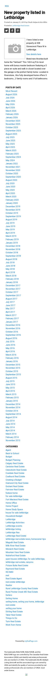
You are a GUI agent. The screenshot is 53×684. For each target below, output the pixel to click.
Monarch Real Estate (15, 549)
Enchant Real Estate (14, 486)
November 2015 (13, 368)
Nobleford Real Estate (16, 555)
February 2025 (12, 154)
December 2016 (13, 325)
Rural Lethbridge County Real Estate (22, 588)
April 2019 (10, 233)
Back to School (12, 453)
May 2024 (10, 160)
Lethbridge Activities (15, 522)
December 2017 (13, 285)
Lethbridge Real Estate (20, 26)
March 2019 (11, 236)
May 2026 (10, 104)
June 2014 (10, 424)
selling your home (14, 608)
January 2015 (12, 401)
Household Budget (14, 516)
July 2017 (10, 302)
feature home (12, 493)
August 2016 (11, 338)
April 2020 (10, 193)
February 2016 (12, 358)
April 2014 (10, 430)
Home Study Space (14, 509)
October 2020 (12, 173)
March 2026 (11, 111)
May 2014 (10, 427)
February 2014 (12, 437)
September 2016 (13, 335)
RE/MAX (9, 572)
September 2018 (13, 256)
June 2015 (10, 384)
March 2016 (11, 355)
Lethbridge (10, 519)
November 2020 (13, 170)
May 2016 (10, 348)
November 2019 (13, 210)
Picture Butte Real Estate (17, 565)
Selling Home (12, 598)
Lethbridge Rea (12, 532)
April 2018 (10, 272)
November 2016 (13, 328)
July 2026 (10, 97)
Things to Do (11, 618)
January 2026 (12, 117)
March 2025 (11, 150)
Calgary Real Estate (14, 463)
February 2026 (12, 114)
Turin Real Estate (13, 621)
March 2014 (11, 434)
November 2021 (13, 167)
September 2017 (13, 295)
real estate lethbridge (15, 582)
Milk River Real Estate (15, 545)
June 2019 (10, 226)
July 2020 (10, 183)
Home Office (11, 503)
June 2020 (10, 186)
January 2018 (12, 282)
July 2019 (10, 223)
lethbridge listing (13, 529)
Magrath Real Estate (15, 542)
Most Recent (11, 91)
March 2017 (11, 315)
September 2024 (13, 157)
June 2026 (10, 101)
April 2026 (10, 107)
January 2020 (12, 203)
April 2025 (10, 147)
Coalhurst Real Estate (15, 476)
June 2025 (10, 140)
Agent (8, 450)
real (7, 575)
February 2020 (12, 200)
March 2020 (11, 196)
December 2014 (13, 404)
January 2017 (12, 322)
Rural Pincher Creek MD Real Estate (22, 592)
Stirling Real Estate (14, 611)
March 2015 (11, 394)
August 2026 (11, 94)
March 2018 (11, 276)
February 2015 (12, 397)
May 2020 (10, 190)
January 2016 (12, 361)
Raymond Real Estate (15, 569)
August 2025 (11, 134)
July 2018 (10, 262)
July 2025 (10, 137)
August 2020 (11, 180)
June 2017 (10, 305)
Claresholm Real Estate (16, 470)
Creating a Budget (14, 480)
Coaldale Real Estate (15, 473)
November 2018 (13, 249)
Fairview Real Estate (15, 489)
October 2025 (12, 127)
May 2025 (10, 144)
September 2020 (13, 177)
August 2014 (11, 417)
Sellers (9, 595)
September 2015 (13, 374)
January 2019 (12, 243)
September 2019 (13, 216)
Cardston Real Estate (15, 466)
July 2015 (10, 381)
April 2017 (10, 312)
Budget (9, 456)
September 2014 (13, 414)
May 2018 (10, 269)
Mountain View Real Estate (18, 552)
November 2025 (13, 124)
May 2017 (10, 308)
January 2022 (12, 163)
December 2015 (13, 365)
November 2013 (13, 440)
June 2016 (10, 345)
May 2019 (10, 229)
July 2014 (10, 421)
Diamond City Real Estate (17, 483)
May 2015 (10, 388)
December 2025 (13, 121)
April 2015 (10, 391)
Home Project (12, 506)
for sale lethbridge (14, 496)
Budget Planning (13, 460)
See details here (33, 54)
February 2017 (12, 318)
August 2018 (11, 259)
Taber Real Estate (13, 615)
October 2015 (12, 371)
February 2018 (12, 279)
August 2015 (11, 378)
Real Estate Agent (14, 578)
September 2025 (13, 130)
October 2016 (12, 332)
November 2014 (13, 407)
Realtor (9, 585)
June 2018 (10, 266)
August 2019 (11, 219)
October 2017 (12, 292)
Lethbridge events (14, 526)
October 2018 (12, 252)
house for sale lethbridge (17, 512)
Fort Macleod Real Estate (17, 499)
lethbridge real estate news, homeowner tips (26, 539)
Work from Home (13, 625)
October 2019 (12, 213)
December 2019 (13, 206)
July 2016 (10, 341)
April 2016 (10, 351)
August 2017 (11, 299)
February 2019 (12, 239)
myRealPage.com (31, 641)
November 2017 (13, 289)
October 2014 (12, 411)
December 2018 (13, 246)
